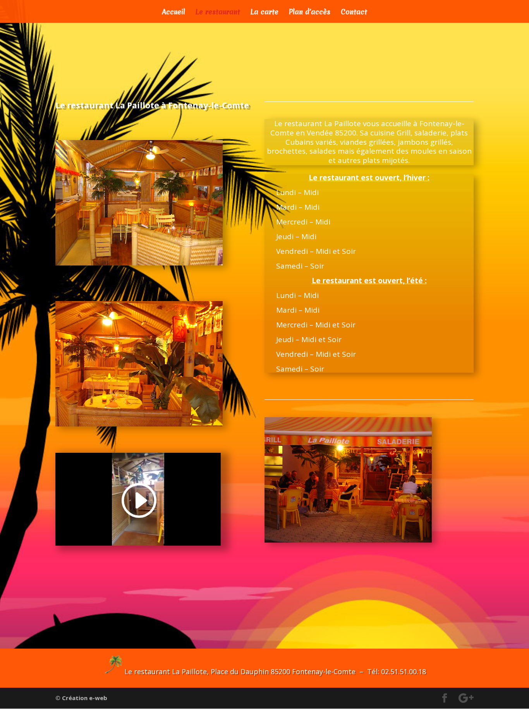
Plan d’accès (309, 13)
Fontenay (187, 105)
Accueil (173, 13)
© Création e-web (81, 698)
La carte (264, 13)
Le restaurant (218, 13)
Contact (354, 13)
